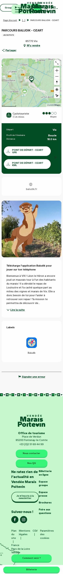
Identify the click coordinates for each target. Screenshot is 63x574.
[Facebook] (14, 520)
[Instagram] (23, 520)
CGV (35, 530)
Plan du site (13, 534)
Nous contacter (31, 453)
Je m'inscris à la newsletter (25, 497)
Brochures (45, 502)
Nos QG (31, 463)
